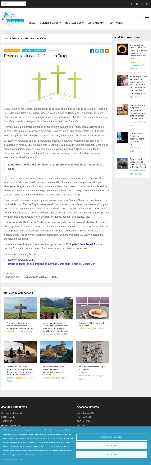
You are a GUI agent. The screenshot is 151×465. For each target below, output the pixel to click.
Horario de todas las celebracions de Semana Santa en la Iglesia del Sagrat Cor (51, 263)
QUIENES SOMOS (85, 413)
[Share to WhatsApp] (102, 51)
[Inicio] (12, 18)
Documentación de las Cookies (13, 459)
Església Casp (13, 277)
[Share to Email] (107, 51)
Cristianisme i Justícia (36, 277)
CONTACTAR (116, 23)
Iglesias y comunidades (34, 50)
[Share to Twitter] (97, 51)
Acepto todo (112, 454)
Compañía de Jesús (138, 93)
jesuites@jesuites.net (11, 425)
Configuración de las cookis (111, 437)
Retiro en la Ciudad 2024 (20, 259)
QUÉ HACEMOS (73, 23)
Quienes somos (49, 23)
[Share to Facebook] (92, 51)
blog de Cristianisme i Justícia (85, 244)
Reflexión (134, 62)
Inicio (32, 23)
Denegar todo (111, 446)
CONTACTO (82, 425)
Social (142, 171)
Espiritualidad (12, 50)
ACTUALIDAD (95, 23)
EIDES (55, 277)
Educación (11, 378)
